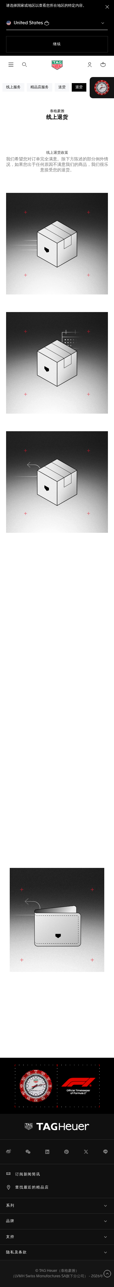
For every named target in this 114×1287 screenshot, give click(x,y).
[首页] (57, 64)
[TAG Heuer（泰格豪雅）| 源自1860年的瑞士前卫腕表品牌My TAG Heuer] (57, 1126)
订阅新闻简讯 (27, 1174)
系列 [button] (10, 1206)
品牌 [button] (10, 1221)
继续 (69, 44)
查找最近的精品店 (32, 1187)
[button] (90, 64)
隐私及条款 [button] (16, 1252)
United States (28, 23)
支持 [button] (10, 1237)
